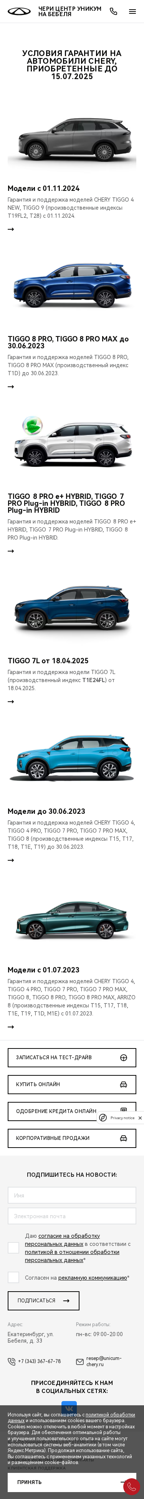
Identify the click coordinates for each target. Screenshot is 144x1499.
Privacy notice (122, 1118)
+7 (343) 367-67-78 (39, 1361)
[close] (140, 1118)
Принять (29, 1482)
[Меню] (132, 11)
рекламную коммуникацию (92, 1278)
